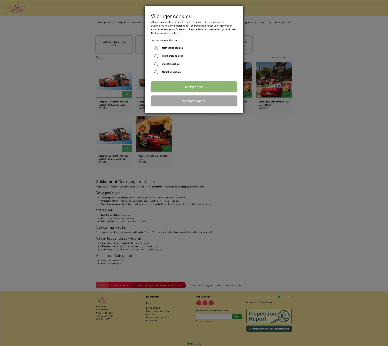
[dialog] (194, 173)
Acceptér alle (194, 87)
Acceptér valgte (194, 101)
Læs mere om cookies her (164, 40)
